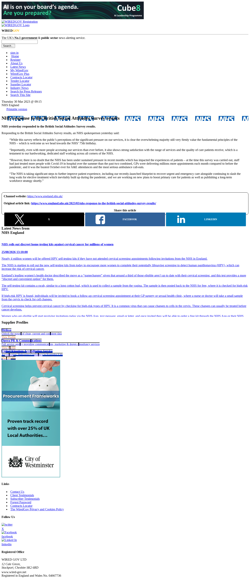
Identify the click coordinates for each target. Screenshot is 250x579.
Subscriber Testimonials (25, 498)
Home (15, 56)
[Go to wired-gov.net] (15, 25)
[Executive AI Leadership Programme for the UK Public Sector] (73, 18)
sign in (14, 52)
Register (15, 59)
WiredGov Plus (19, 73)
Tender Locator (19, 81)
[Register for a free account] (20, 21)
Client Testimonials (22, 495)
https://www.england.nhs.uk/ (45, 196)
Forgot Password (20, 502)
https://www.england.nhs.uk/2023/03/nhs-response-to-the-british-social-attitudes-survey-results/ (93, 203)
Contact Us (17, 491)
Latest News (18, 66)
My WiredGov (19, 70)
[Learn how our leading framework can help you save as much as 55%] (31, 476)
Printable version (16, 109)
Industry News (19, 88)
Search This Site (20, 95)
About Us (16, 63)
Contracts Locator (21, 77)
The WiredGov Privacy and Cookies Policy (37, 509)
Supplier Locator (20, 84)
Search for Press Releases (26, 91)
